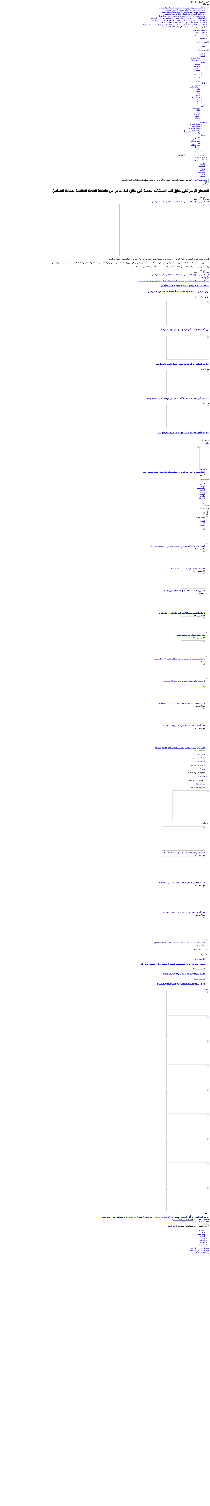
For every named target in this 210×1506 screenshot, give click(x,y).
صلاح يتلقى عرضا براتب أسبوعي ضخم (191, 635)
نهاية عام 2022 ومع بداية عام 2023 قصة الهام (187, 568)
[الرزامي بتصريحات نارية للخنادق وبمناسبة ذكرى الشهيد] (193, 588)
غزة (126, 1217)
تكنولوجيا (197, 114)
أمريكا (206, 1217)
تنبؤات (202, 122)
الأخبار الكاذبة (195, 60)
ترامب (167, 1217)
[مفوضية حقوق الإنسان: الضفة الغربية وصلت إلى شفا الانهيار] (193, 701)
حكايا (198, 89)
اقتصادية (197, 66)
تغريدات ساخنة (195, 87)
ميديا (203, 135)
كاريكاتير (197, 151)
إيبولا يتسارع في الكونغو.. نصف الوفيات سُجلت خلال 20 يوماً (183, 26)
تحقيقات (197, 116)
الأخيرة (202, 523)
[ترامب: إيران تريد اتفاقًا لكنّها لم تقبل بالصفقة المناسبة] (193, 678)
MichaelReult (200, 754)
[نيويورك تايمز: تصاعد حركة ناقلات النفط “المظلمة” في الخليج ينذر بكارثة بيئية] (187, 1186)
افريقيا (198, 95)
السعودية (184, 1217)
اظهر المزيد (205, 277)
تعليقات (202, 525)
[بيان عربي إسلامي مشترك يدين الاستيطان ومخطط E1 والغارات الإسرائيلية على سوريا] (187, 1210)
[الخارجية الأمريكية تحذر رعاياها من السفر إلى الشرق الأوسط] (187, 428)
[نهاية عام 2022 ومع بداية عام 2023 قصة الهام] (193, 566)
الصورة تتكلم (195, 141)
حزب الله (160, 1217)
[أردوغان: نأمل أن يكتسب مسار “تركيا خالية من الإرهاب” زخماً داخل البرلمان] (187, 393)
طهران (139, 1216)
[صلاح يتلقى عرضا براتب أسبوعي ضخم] (193, 632)
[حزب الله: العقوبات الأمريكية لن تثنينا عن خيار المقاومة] (187, 325)
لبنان (113, 1217)
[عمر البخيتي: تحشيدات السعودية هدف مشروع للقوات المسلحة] (187, 1161)
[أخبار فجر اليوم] (203, 42)
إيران (191, 1216)
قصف (198, 91)
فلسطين (120, 1217)
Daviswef (201, 776)
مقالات (197, 85)
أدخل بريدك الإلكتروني (201, 1221)
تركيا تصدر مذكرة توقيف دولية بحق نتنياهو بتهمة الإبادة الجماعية (182, 8)
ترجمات (197, 118)
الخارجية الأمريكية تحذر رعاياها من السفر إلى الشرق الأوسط (183, 433)
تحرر (203, 106)
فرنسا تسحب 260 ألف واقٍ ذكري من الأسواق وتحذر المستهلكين (182, 22)
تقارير (203, 62)
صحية (198, 70)
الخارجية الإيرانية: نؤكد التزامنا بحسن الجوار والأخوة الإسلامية (182, 364)
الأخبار (202, 56)
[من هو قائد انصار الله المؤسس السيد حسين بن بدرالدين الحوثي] (193, 610)
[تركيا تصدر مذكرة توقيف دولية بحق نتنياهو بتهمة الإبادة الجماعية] (193, 656)
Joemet (202, 769)
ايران (171, 1217)
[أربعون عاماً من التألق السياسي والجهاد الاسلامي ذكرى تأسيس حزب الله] (193, 543)
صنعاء (146, 1216)
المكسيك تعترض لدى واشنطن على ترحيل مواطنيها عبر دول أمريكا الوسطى (177, 18)
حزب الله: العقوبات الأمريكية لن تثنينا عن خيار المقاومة (185, 14)
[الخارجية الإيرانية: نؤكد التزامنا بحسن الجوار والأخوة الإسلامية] (187, 359)
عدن (129, 1217)
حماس (156, 1217)
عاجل (133, 1217)
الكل (198, 72)
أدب (199, 120)
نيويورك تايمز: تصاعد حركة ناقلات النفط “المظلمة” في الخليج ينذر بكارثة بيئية (177, 20)
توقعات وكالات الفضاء (192, 133)
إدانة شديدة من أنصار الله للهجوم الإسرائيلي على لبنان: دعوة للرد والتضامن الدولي (173, 472)
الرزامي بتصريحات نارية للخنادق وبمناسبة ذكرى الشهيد (184, 590)
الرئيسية (202, 54)
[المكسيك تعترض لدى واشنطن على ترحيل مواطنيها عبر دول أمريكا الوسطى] (187, 1137)
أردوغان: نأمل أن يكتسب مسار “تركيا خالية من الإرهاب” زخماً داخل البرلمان (177, 398)
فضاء (198, 112)
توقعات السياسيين (193, 124)
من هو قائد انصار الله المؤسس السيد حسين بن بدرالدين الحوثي (181, 612)
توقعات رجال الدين (193, 126)
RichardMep (200, 784)
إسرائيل (199, 1216)
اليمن (177, 1216)
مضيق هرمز (106, 1217)
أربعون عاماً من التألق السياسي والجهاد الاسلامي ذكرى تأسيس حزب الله (177, 546)
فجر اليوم (171, 1226)
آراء (203, 83)
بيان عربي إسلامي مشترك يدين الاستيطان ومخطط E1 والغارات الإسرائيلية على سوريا (174, 24)
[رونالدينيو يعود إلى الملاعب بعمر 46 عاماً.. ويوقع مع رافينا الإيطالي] (193, 745)
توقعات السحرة (194, 128)
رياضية (197, 68)
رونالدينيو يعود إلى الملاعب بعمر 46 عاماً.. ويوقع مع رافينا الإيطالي (181, 16)
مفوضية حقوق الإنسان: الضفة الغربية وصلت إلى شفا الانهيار (183, 12)
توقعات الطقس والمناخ (192, 130)
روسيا (152, 1217)
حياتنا (198, 110)
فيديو (198, 137)
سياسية (197, 64)
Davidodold (201, 762)
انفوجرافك (196, 139)
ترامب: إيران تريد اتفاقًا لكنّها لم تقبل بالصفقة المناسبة (185, 10)
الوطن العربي (195, 58)
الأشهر (202, 521)
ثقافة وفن (196, 108)
